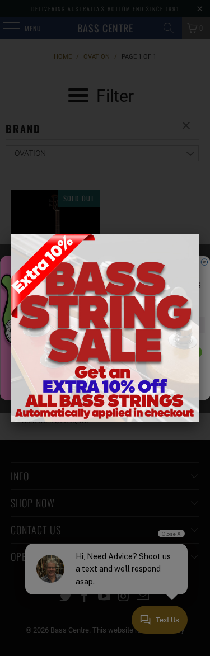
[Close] (199, 234)
